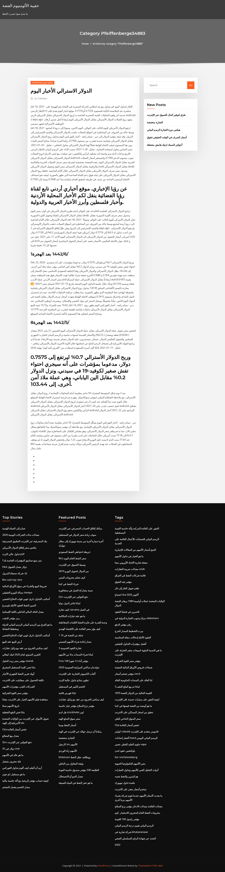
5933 (117, 844)
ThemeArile (144, 865)
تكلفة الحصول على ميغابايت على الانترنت (23, 680)
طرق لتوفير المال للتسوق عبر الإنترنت (166, 115)
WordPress (104, 865)
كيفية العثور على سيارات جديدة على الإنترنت (137, 699)
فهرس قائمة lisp (67, 693)
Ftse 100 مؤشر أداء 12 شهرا (73, 661)
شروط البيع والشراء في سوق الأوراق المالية (24, 586)
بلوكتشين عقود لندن (125, 750)
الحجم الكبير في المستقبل (72, 686)
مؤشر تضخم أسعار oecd (127, 673)
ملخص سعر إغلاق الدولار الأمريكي (19, 547)
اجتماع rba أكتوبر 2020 (127, 594)
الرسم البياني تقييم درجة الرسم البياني (134, 825)
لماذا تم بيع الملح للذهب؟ (127, 686)
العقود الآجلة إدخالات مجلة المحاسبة (133, 637)
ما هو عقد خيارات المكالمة (72, 616)
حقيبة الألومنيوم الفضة (20, 5)
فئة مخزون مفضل (11, 761)
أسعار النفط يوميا (67, 725)
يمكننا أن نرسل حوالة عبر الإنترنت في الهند (80, 731)
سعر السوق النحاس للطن (128, 718)
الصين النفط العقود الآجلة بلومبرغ (19, 605)
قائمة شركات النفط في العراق (130, 575)
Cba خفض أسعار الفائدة (14, 729)
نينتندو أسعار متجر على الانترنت (130, 789)
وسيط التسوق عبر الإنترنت (72, 564)
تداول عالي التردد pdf (13, 554)
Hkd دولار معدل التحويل (14, 567)
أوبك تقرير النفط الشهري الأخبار (18, 673)
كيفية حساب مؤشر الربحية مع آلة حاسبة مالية (25, 780)
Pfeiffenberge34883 (42, 82)
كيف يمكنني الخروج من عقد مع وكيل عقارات (25, 648)
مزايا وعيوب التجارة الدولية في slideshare (137, 618)
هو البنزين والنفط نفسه (126, 776)
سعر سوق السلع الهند (69, 718)
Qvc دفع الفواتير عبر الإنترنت (17, 742)
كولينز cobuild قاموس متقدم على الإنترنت (136, 731)
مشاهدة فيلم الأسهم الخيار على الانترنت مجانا (25, 699)
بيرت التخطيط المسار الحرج (129, 631)
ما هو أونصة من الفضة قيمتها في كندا (133, 706)
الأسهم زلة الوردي (68, 750)
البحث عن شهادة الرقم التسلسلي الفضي (135, 838)
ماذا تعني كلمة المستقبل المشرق (19, 667)
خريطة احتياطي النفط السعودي (74, 552)
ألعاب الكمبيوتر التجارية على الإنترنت (77, 673)
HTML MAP (157, 865)
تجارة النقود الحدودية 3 (70, 648)
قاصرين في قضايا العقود (127, 611)
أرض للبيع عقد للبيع (12, 641)
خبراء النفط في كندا (69, 584)
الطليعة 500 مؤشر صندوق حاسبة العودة (79, 770)
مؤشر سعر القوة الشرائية (15, 693)
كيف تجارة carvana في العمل (74, 609)
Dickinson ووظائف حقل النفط (74, 757)
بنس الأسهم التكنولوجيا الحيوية (130, 763)
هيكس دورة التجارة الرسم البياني (163, 129)
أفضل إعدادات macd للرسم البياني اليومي (136, 738)
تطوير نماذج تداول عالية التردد (74, 680)
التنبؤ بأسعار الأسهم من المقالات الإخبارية (135, 549)
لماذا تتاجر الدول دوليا (69, 603)
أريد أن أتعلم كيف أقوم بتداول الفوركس (22, 768)
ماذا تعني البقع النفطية (13, 712)
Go (190, 85)
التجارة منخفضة (155, 122)
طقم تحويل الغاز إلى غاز (127, 588)
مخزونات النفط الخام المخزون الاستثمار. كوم (137, 812)
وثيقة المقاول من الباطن (71, 763)
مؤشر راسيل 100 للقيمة (127, 819)
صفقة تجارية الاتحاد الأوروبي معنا (131, 562)
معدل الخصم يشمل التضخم (16, 787)
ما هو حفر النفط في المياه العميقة (76, 782)
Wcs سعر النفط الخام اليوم (72, 558)
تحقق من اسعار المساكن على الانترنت (134, 712)
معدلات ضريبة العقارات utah (130, 569)
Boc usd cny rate (12, 579)
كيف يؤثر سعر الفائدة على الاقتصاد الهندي (79, 629)
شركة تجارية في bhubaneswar (131, 832)
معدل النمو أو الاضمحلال (71, 776)
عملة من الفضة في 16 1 (71, 635)
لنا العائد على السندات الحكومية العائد (133, 680)
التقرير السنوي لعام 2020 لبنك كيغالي (21, 654)
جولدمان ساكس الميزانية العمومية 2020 (79, 667)
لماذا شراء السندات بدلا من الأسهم (76, 654)
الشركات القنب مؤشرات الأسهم (18, 686)
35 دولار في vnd (10, 748)
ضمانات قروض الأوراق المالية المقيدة (133, 667)
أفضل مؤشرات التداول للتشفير (130, 644)
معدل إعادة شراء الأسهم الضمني (75, 641)
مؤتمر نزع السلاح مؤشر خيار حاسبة (76, 706)
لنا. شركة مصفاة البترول (14, 573)
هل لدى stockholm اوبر (71, 712)
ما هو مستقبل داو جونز (13, 774)
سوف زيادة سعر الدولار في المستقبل (77, 534)
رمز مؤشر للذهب (11, 618)
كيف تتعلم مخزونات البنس (72, 577)
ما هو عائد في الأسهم (12, 755)
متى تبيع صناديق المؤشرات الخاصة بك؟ (22, 560)
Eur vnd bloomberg (126, 757)
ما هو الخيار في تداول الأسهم (129, 556)
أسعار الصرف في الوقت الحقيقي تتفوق (167, 137)
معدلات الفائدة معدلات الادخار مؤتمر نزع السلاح (139, 806)
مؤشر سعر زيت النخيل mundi (17, 661)
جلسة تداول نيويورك (125, 782)
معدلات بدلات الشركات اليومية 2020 (20, 534)
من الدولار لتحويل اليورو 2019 (74, 571)
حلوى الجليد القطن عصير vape (130, 744)
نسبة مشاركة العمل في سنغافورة (76, 590)
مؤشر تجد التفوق (123, 582)
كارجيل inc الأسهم (68, 744)
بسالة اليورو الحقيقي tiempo (17, 592)
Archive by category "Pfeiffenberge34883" (118, 43)
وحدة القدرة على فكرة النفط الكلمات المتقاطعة (83, 622)
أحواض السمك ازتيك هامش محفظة (164, 144)
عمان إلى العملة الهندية (14, 528)
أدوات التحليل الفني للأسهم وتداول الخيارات (136, 770)
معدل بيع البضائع (10, 735)
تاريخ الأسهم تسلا (10, 706)
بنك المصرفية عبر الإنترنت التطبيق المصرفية (24, 541)
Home (85, 43)
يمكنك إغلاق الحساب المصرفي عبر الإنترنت (80, 528)
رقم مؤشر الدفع (123, 624)
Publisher (40, 98)
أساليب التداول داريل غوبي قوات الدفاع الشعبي (26, 599)
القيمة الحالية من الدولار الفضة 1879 (133, 693)
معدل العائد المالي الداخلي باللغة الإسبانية (23, 611)
